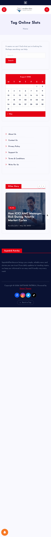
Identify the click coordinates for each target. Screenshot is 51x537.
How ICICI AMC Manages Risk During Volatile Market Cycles (24, 217)
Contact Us (12, 140)
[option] (25, 211)
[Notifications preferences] (4, 532)
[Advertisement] (25, 422)
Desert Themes (25, 289)
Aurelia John (13, 226)
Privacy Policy (14, 146)
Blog (12, 208)
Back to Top (26, 302)
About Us (12, 134)
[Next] (43, 186)
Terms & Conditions (16, 159)
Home (25, 29)
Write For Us (13, 165)
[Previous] (39, 186)
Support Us (13, 152)
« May (9, 114)
